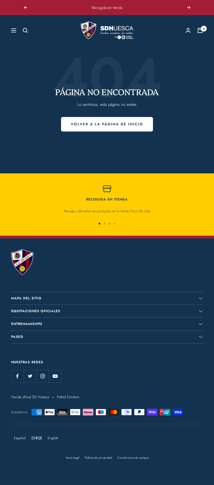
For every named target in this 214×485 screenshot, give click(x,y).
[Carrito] (200, 30)
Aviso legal (72, 457)
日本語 (36, 438)
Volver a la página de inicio (107, 124)
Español (20, 438)
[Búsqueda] (25, 30)
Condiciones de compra (133, 457)
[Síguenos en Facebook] (17, 376)
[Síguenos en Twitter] (30, 376)
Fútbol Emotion (68, 397)
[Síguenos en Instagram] (42, 376)
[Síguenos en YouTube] (55, 376)
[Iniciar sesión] (188, 30)
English (53, 438)
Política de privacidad (98, 457)
